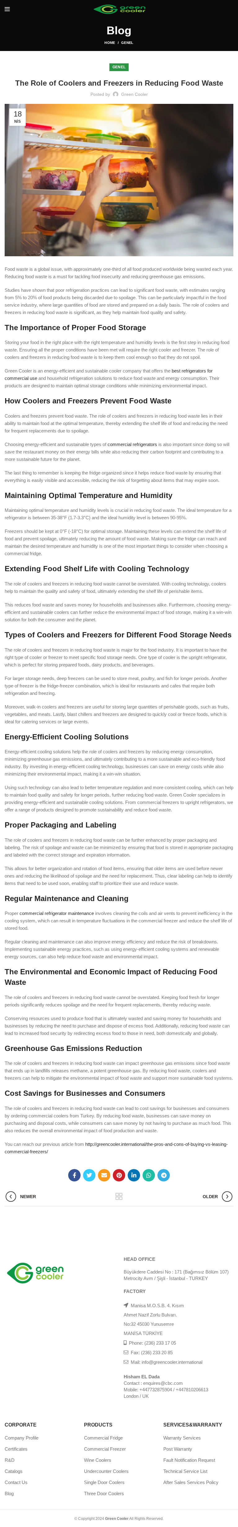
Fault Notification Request (189, 1460)
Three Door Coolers (104, 1493)
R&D (10, 1460)
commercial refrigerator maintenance (57, 913)
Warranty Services (182, 1437)
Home (109, 43)
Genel (127, 43)
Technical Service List (185, 1471)
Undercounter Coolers (106, 1471)
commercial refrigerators (132, 444)
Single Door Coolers (104, 1482)
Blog (9, 1493)
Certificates (16, 1449)
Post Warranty (177, 1449)
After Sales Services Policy (190, 1482)
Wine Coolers (97, 1460)
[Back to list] (119, 1196)
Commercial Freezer (105, 1449)
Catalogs (14, 1471)
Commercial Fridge (103, 1437)
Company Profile (21, 1437)
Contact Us (16, 1482)
